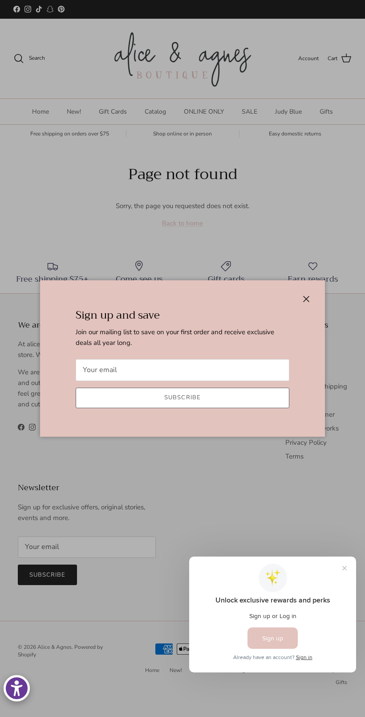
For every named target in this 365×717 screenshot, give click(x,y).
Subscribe (182, 397)
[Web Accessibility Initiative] (16, 688)
